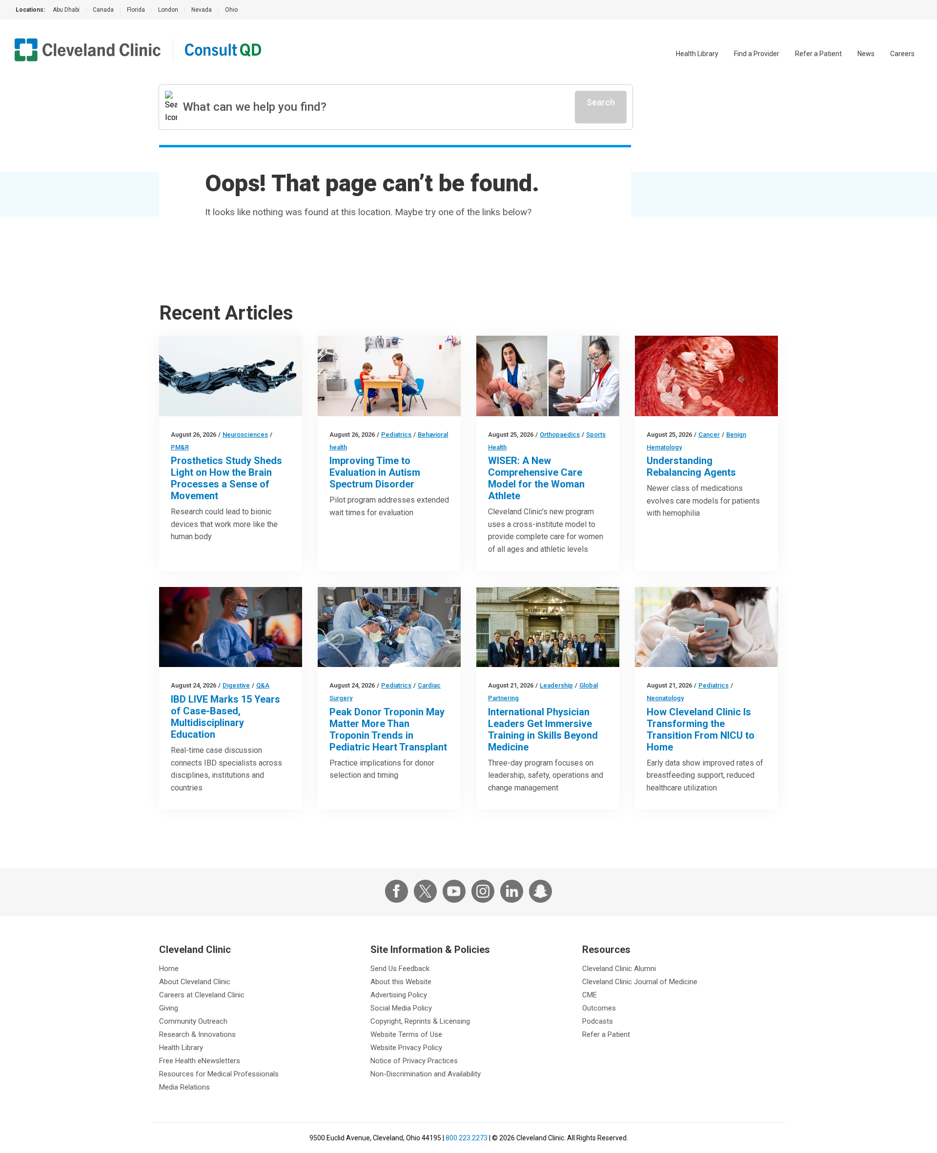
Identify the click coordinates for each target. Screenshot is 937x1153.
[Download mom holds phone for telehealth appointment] (706, 627)
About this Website (400, 981)
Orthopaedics (560, 434)
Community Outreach (193, 1021)
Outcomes (599, 1008)
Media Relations (184, 1087)
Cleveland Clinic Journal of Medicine (639, 981)
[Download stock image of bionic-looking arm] (230, 376)
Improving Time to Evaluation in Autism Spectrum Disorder (374, 472)
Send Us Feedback (399, 968)
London (168, 9)
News (866, 54)
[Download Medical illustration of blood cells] (706, 376)
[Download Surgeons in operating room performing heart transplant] (389, 627)
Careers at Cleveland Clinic (201, 995)
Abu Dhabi (66, 9)
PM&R (180, 447)
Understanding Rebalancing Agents (691, 466)
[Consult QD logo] (224, 49)
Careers (902, 54)
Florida (136, 9)
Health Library (697, 54)
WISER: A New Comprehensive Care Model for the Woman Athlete (536, 478)
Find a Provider (756, 54)
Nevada (201, 9)
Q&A (262, 685)
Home (169, 968)
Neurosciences (245, 434)
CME (589, 995)
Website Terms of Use (406, 1034)
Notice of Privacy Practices (414, 1060)
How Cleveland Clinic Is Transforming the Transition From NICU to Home (700, 729)
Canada (103, 9)
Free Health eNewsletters (199, 1060)
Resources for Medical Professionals (219, 1074)
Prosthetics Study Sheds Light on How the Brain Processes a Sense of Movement (226, 478)
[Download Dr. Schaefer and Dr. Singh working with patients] (547, 376)
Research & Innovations (197, 1034)
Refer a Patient (818, 54)
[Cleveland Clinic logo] (88, 49)
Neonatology (665, 698)
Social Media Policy (401, 1008)
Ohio (231, 9)
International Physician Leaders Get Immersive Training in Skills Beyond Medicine (543, 729)
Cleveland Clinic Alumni (619, 968)
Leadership (556, 685)
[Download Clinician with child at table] (389, 376)
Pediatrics (396, 434)
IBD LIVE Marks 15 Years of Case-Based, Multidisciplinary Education (225, 716)
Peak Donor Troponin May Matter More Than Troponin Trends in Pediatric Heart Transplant (388, 729)
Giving (168, 1008)
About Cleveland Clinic (194, 981)
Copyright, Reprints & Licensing (420, 1021)
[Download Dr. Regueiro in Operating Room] (230, 627)
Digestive (236, 685)
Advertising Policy (398, 995)
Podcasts (597, 1021)
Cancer (709, 434)
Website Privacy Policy (406, 1047)
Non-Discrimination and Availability (425, 1074)
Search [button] (601, 102)
